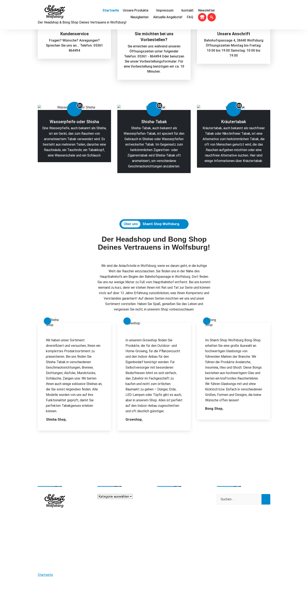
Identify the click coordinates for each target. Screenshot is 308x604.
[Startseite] (110, 10)
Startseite (45, 575)
